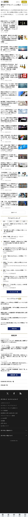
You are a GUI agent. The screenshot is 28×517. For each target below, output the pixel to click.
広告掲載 (3, 420)
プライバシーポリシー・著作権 (8, 415)
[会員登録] (24, 2)
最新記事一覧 (14, 375)
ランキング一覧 (14, 292)
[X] (7, 394)
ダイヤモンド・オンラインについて (9, 399)
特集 (20, 516)
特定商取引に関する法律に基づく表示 (9, 413)
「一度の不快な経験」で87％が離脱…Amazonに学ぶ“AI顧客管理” (14, 308)
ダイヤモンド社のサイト (7, 430)
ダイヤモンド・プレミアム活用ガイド (9, 408)
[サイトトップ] (6, 2)
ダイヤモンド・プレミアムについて (9, 405)
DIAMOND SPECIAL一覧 (7, 381)
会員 (24, 221)
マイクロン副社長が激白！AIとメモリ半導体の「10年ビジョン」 (14, 323)
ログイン (18, 1)
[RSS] (20, 394)
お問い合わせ (4, 423)
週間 (17, 221)
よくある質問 (4, 418)
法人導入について (5, 426)
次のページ (14, 212)
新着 (3, 516)
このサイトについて (5, 403)
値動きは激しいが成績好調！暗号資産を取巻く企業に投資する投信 (14, 313)
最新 (4, 221)
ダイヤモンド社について (7, 435)
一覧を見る (14, 328)
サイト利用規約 (4, 410)
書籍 (25, 516)
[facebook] (14, 394)
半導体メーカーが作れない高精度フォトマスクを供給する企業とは (14, 303)
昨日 (11, 221)
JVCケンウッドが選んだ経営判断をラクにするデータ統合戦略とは (14, 318)
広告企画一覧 (4, 385)
